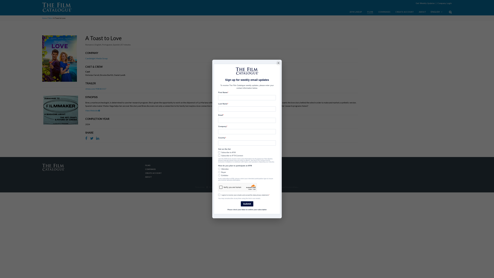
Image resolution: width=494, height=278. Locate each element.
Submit (247, 204)
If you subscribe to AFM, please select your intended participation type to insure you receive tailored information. (245, 179)
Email (220, 115)
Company (222, 126)
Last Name (222, 104)
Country (221, 138)
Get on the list (224, 149)
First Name (223, 92)
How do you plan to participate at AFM (235, 166)
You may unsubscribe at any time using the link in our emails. (239, 198)
